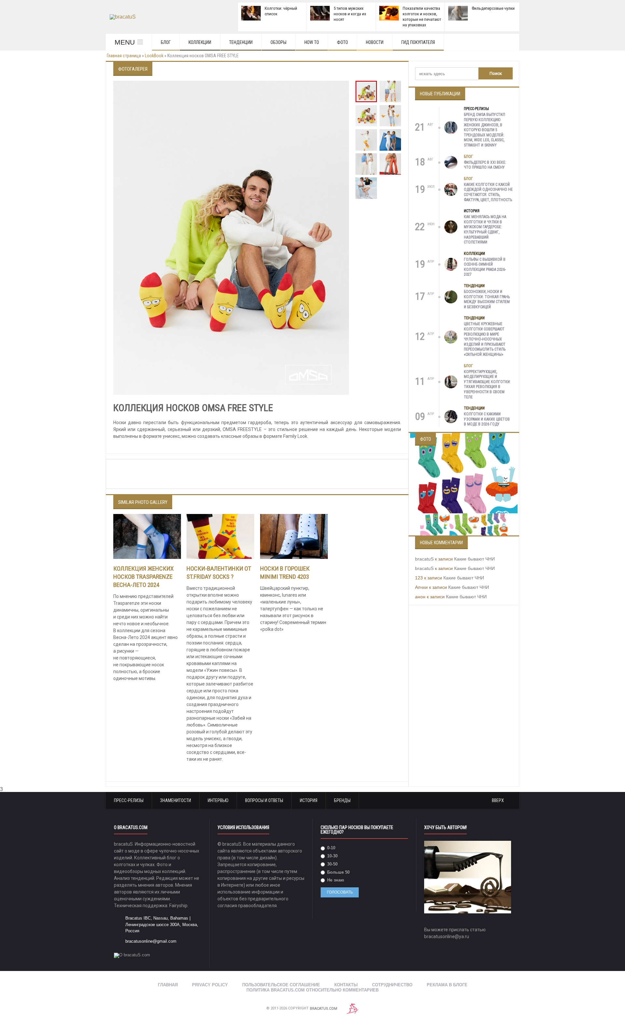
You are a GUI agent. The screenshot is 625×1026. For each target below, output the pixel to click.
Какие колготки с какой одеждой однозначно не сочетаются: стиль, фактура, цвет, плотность (488, 192)
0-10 (330, 847)
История (471, 211)
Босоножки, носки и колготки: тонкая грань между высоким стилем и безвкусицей (487, 299)
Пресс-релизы (476, 108)
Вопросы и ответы (264, 800)
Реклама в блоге (447, 985)
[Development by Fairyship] (352, 1008)
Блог (166, 42)
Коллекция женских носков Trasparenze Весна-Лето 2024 (143, 577)
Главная (168, 985)
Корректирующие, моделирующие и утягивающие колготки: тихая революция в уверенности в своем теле (487, 384)
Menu (125, 42)
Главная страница (124, 55)
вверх (498, 800)
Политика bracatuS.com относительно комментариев (312, 990)
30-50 (332, 864)
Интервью (218, 800)
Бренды (342, 800)
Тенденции (241, 42)
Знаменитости (175, 800)
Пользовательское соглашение (281, 985)
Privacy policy (210, 985)
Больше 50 (338, 872)
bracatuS (424, 559)
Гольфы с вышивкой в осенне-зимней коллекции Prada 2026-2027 (485, 267)
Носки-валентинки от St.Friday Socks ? (219, 572)
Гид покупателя (418, 42)
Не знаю (335, 880)
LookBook (154, 55)
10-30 (332, 855)
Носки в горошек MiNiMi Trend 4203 (285, 572)
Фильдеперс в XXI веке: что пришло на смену (485, 165)
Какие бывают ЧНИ (474, 559)
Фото (342, 42)
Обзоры (278, 42)
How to (311, 42)
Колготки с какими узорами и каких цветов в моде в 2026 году (487, 419)
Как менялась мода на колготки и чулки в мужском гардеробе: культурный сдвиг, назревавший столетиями (485, 229)
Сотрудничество (392, 985)
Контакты (346, 985)
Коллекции (199, 42)
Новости (374, 42)
